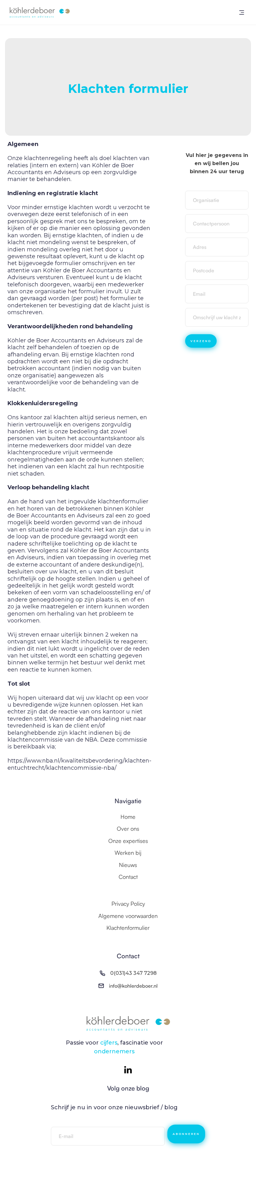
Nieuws (128, 864)
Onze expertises (128, 840)
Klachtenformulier (128, 927)
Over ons (128, 828)
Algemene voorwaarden (128, 915)
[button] (242, 12)
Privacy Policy (128, 903)
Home (128, 816)
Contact (128, 876)
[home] (39, 12)
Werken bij (128, 852)
